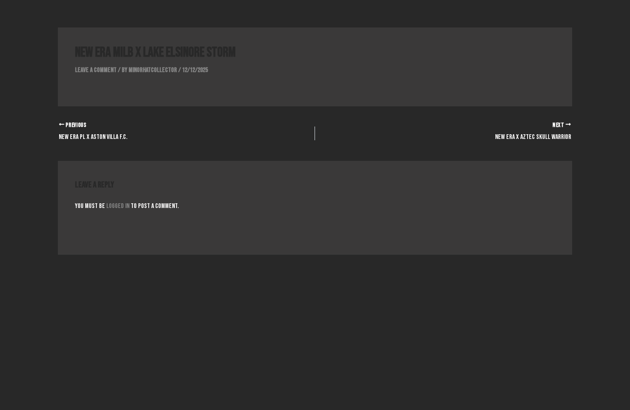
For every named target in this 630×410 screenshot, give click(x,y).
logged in (117, 206)
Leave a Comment (96, 70)
